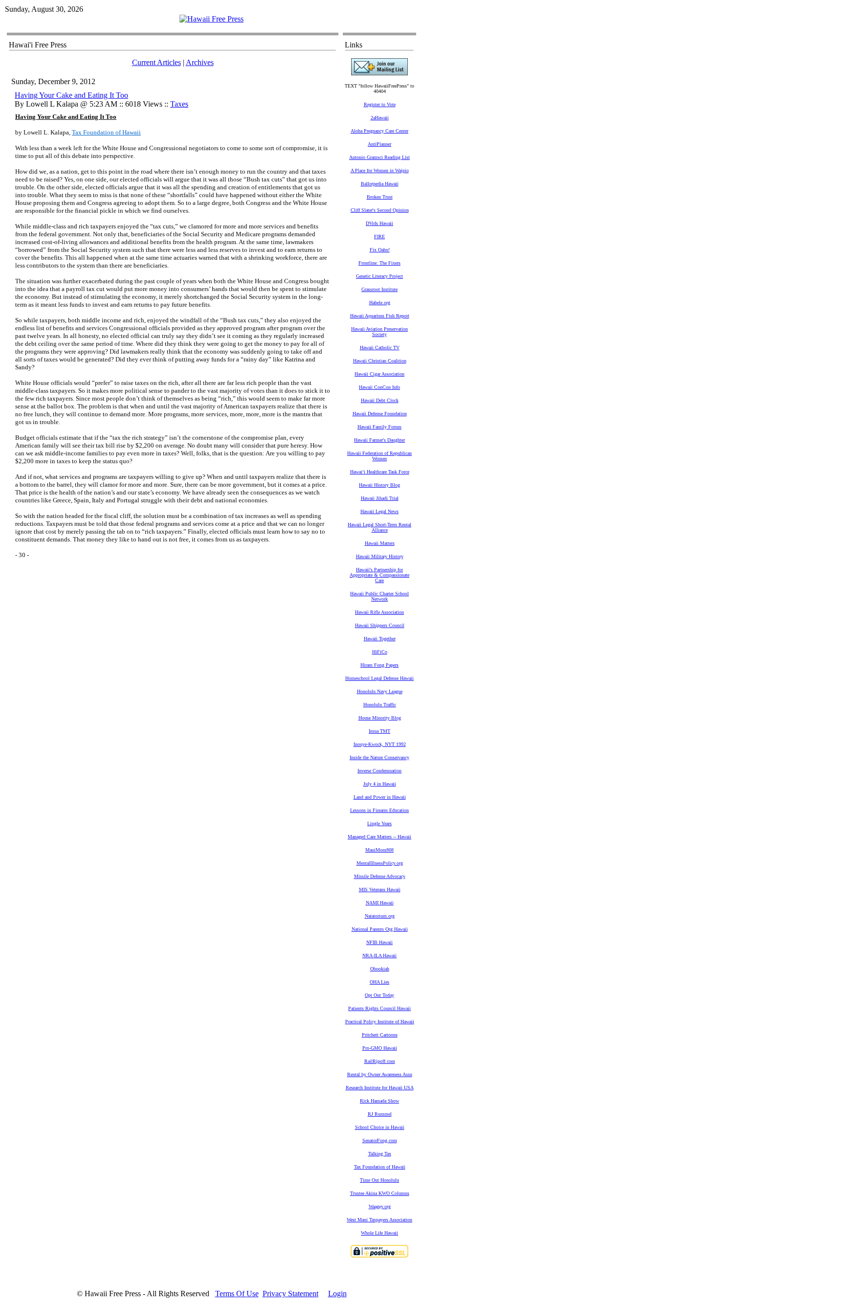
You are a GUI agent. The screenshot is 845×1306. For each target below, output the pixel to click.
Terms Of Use (237, 1293)
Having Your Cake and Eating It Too (71, 95)
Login (337, 1293)
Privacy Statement (290, 1293)
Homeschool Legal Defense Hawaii (379, 678)
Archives (200, 62)
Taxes (179, 104)
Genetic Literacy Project (379, 276)
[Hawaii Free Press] (211, 19)
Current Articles (156, 62)
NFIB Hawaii (379, 942)
